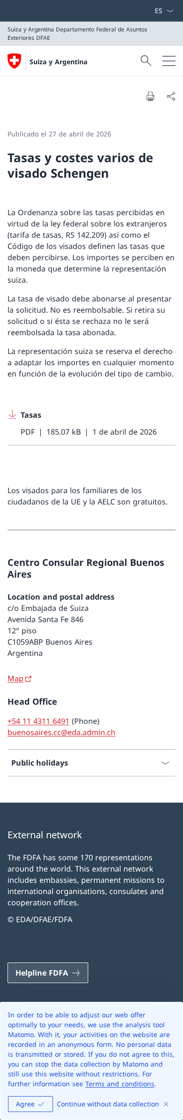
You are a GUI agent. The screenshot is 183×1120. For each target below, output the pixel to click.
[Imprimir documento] (150, 96)
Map (15, 678)
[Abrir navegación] (169, 61)
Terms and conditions (119, 1083)
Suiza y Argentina (58, 61)
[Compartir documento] (170, 96)
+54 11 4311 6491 (38, 721)
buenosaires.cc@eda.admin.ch (61, 732)
